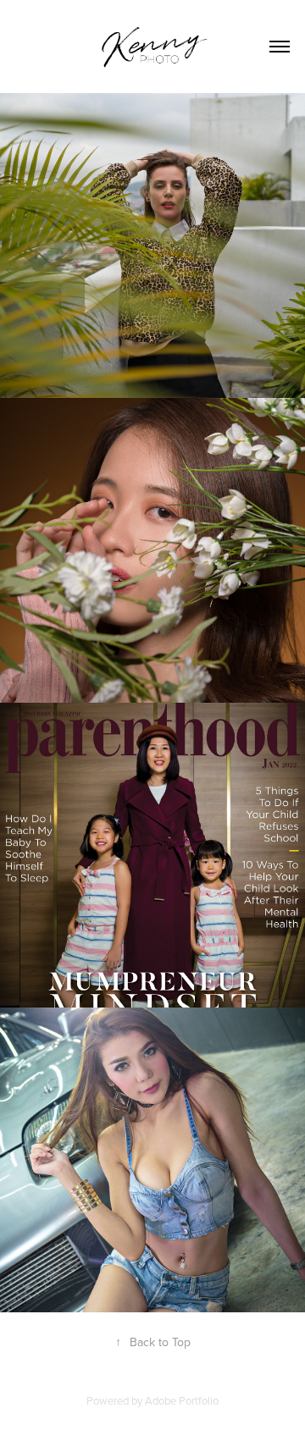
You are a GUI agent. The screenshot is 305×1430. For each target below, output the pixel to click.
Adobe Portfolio (182, 1400)
